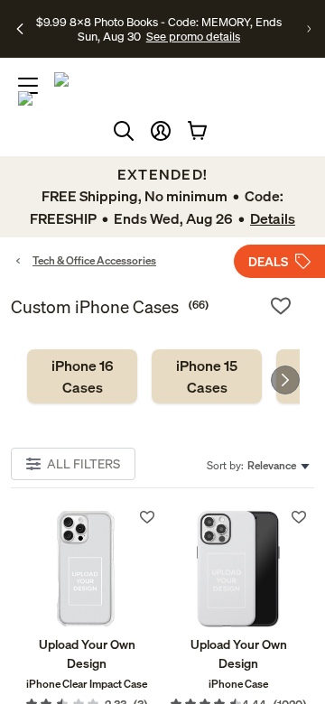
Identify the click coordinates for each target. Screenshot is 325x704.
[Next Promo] (309, 28)
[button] (161, 131)
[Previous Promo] (19, 28)
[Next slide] (285, 380)
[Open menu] (28, 86)
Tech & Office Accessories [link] (94, 260)
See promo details (193, 36)
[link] (82, 376)
